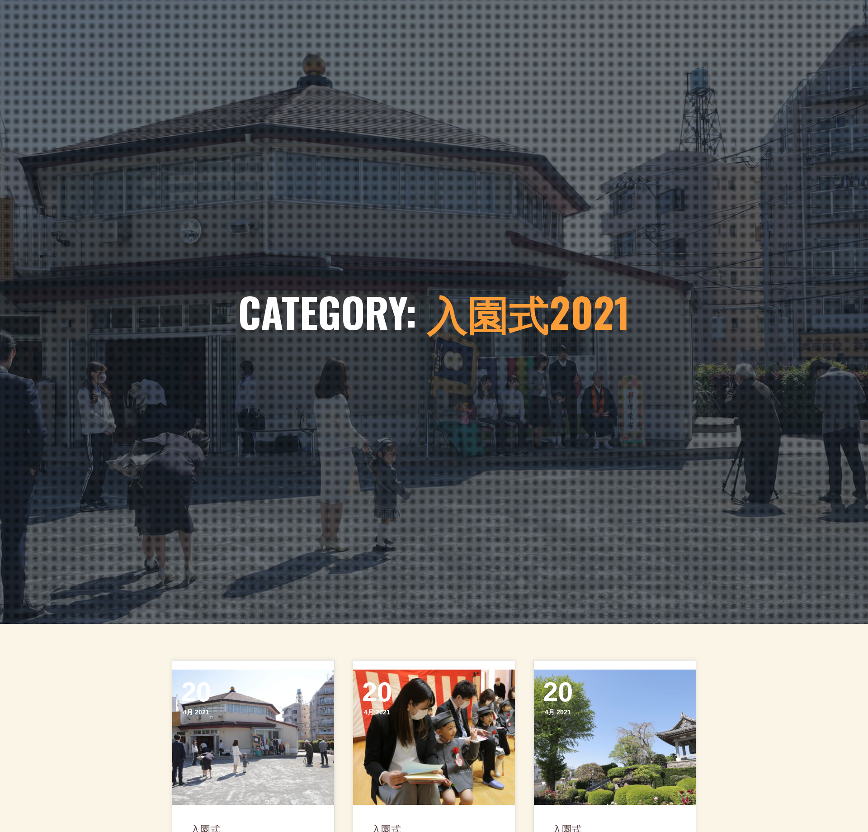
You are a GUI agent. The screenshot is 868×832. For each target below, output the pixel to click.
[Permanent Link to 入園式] (253, 737)
